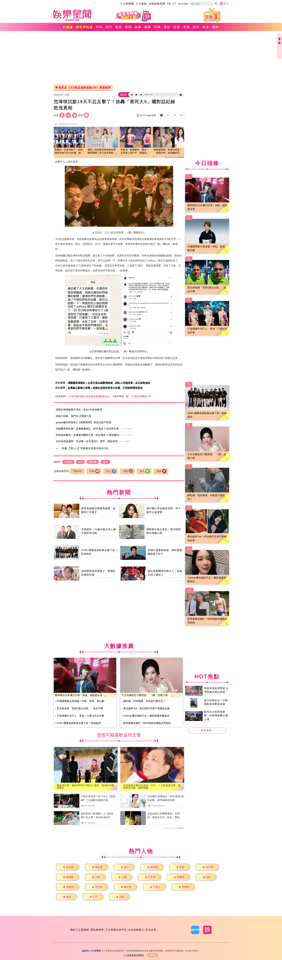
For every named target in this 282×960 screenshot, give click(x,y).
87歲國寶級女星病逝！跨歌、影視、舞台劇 (80, 701)
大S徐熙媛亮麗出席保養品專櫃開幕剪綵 (89, 396)
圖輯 (215, 27)
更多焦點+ (207, 730)
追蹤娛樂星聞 (157, 3)
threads (183, 3)
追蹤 (125, 471)
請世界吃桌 (84, 27)
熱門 (109, 27)
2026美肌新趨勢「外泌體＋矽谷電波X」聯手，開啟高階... (88, 441)
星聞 (128, 27)
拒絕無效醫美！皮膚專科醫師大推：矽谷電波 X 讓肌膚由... (88, 435)
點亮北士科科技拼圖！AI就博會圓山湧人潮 (216, 715)
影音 (196, 27)
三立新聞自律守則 (116, 929)
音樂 (176, 27)
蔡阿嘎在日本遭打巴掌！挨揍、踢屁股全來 (78, 695)
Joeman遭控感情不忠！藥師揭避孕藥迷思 (146, 715)
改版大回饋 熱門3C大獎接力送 (73, 416)
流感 (99, 239)
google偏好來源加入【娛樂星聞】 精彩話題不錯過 (83, 422)
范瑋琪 (98, 232)
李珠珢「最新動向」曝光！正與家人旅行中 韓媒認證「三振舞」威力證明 (135, 151)
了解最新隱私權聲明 (134, 955)
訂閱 (91, 471)
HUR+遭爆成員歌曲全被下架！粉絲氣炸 (79, 723)
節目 (206, 27)
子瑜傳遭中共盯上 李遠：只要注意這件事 (80, 715)
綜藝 (138, 27)
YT (174, 3)
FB (169, 3)
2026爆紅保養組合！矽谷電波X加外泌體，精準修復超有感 (165, 798)
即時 (99, 27)
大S (106, 232)
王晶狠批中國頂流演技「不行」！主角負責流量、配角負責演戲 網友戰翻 (152, 786)
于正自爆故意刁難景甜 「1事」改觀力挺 (144, 695)
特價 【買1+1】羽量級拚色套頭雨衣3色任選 (88, 448)
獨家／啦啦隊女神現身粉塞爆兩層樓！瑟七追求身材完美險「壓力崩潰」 (102, 151)
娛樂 (67, 94)
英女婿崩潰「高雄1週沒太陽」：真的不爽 (80, 708)
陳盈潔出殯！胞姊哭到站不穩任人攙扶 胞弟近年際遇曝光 (85, 786)
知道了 (154, 955)
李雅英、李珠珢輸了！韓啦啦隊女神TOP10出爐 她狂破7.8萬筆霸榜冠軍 (68, 151)
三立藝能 (141, 3)
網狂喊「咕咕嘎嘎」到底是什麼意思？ (144, 701)
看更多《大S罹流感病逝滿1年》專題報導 (84, 87)
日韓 (157, 27)
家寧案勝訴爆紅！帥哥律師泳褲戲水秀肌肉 (147, 723)
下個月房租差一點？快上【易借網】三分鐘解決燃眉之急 (98, 798)
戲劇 (147, 27)
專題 (186, 27)
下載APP (77, 471)
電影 (167, 27)
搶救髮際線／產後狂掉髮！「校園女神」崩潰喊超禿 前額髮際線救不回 (168, 151)
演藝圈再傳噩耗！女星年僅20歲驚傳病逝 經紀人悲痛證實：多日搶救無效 (109, 382)
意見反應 (151, 929)
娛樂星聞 (58, 94)
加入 (108, 471)
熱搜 (118, 27)
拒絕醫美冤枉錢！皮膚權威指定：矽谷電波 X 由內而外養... (88, 428)
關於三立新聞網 (79, 929)
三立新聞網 (127, 3)
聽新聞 (123, 95)
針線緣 (68, 27)
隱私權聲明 (97, 929)
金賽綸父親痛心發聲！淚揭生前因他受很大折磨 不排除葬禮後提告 (105, 387)
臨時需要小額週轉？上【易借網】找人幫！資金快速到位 (97, 815)
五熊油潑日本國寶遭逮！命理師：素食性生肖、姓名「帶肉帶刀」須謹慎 (164, 815)
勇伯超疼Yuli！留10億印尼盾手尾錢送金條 (146, 708)
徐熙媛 (63, 239)
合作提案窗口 (136, 929)
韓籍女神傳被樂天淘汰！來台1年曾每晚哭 (79, 409)
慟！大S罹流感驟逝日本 (138, 396)
